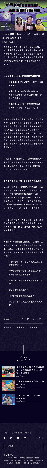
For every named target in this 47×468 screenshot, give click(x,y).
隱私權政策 (8, 454)
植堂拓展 (20, 327)
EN (42, 438)
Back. (8, 26)
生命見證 (34, 327)
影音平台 (7, 327)
